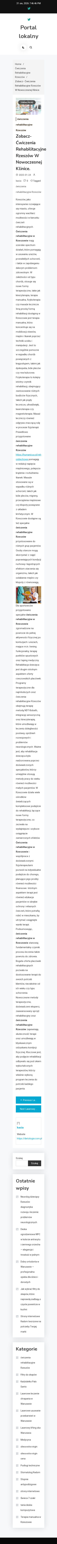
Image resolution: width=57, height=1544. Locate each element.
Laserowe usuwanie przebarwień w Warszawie (31, 1415)
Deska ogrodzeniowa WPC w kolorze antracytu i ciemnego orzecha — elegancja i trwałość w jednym (30, 1242)
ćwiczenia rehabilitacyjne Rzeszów (24, 125)
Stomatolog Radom (30, 1472)
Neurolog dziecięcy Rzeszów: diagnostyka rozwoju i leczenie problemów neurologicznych (30, 1209)
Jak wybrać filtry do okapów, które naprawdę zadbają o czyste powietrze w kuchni (31, 1299)
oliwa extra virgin (29, 1446)
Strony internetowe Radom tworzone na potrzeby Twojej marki (31, 1324)
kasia (18, 181)
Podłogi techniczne (30, 1465)
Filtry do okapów (29, 1374)
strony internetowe (30, 1491)
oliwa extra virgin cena (29, 1456)
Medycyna (26, 1439)
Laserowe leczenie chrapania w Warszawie (30, 1398)
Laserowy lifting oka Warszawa (31, 1430)
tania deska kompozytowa (28, 1507)
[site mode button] (23, 47)
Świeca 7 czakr (28, 1498)
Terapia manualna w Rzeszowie (31, 1519)
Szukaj (19, 1158)
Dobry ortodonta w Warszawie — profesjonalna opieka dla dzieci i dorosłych (30, 1271)
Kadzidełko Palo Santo (29, 1384)
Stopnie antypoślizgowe (28, 1482)
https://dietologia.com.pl (29, 1138)
